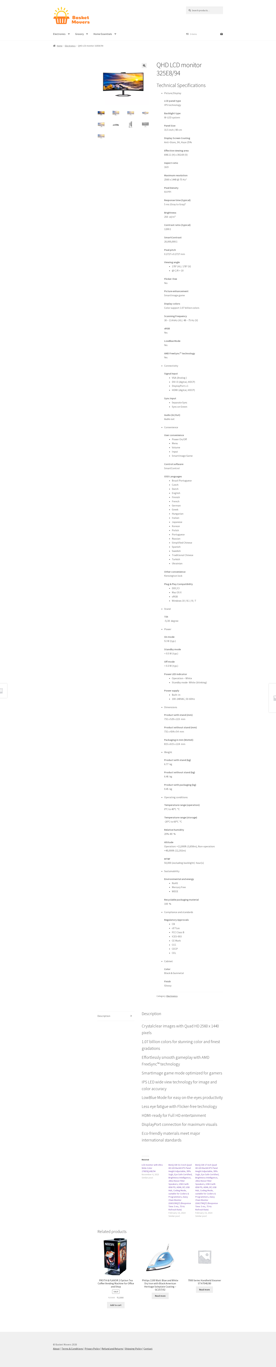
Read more (160, 1295)
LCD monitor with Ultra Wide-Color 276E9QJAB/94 (152, 1168)
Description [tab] (103, 1015)
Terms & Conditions (72, 1348)
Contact (148, 1348)
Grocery (79, 34)
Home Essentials (102, 34)
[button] (144, 65)
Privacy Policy (92, 1348)
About (56, 1348)
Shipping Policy (133, 1348)
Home (59, 45)
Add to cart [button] (115, 1305)
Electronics (59, 34)
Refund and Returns (112, 1348)
